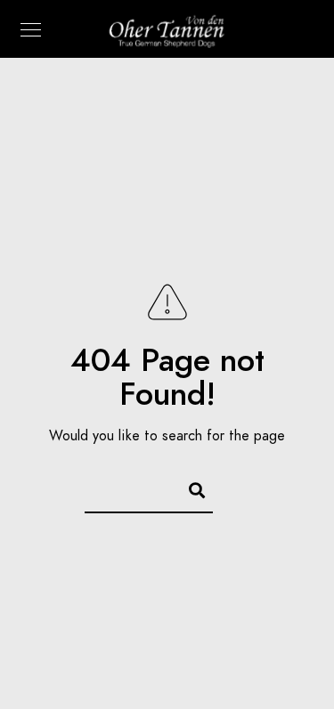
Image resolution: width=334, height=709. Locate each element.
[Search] (189, 487)
